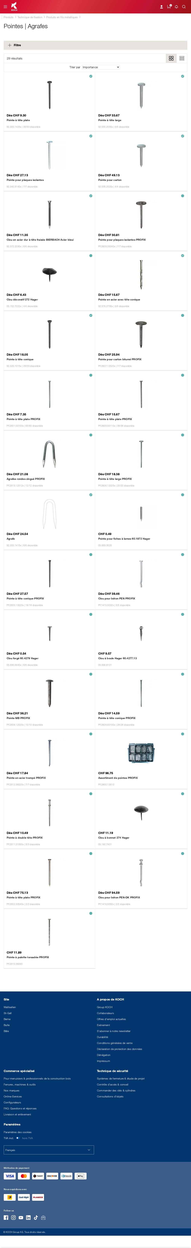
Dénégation (103, 1054)
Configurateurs (12, 1102)
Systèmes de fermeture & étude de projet (121, 1078)
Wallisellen (10, 1007)
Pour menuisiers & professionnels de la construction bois (37, 1078)
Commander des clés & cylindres (116, 1090)
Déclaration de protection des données (119, 1048)
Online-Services (13, 1096)
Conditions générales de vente (114, 1043)
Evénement (103, 1025)
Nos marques (11, 1090)
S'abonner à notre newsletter (114, 1031)
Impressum (103, 1060)
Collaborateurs (105, 1013)
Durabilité (102, 1037)
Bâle (6, 1031)
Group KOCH (104, 1007)
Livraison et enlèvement (17, 1114)
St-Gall (8, 1013)
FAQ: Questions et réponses (20, 1108)
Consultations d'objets (110, 1096)
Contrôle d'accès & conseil (112, 1084)
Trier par (75, 67)
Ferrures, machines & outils (20, 1084)
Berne (7, 1019)
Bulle (7, 1025)
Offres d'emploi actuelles (111, 1019)
